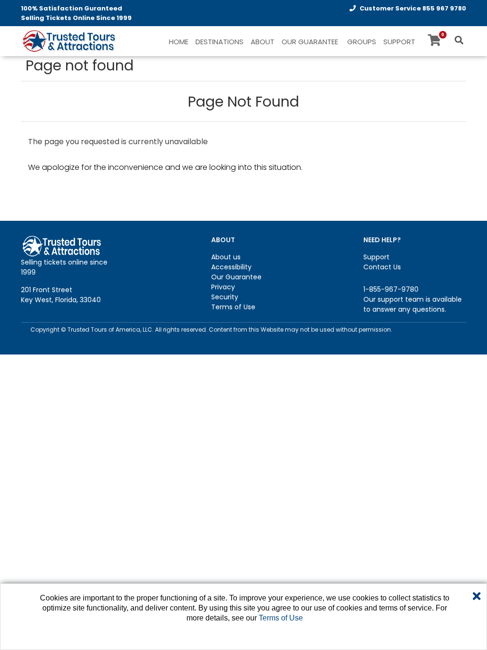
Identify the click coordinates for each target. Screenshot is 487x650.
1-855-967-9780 (391, 289)
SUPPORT (399, 42)
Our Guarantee (236, 277)
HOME (178, 42)
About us (226, 257)
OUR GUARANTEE (310, 42)
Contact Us (382, 267)
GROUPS (361, 42)
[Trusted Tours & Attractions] (68, 42)
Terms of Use (233, 307)
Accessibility (231, 267)
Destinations (219, 42)
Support (376, 257)
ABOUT (262, 42)
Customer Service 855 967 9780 (413, 8)
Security (224, 297)
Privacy (223, 287)
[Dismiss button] (476, 596)
